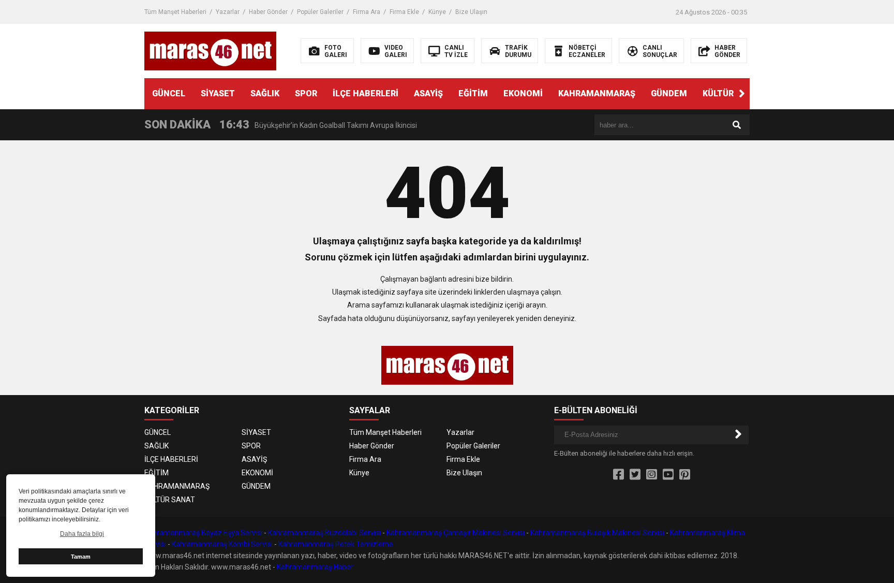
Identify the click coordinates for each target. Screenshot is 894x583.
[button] (742, 93)
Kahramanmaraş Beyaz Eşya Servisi (203, 533)
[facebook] (618, 475)
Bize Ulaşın (471, 12)
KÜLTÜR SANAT (733, 93)
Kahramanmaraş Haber (315, 567)
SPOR (306, 93)
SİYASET (218, 93)
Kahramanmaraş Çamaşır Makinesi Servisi (455, 533)
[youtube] (668, 475)
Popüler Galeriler (320, 12)
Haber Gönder (268, 12)
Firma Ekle (404, 12)
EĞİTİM (473, 93)
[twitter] (635, 475)
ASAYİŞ (428, 93)
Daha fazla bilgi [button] (82, 533)
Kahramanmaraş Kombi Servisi (222, 544)
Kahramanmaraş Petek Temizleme (335, 544)
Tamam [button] (81, 556)
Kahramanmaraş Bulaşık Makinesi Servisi (597, 533)
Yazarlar (228, 12)
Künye (437, 12)
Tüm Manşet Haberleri (175, 12)
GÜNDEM (669, 93)
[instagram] (651, 475)
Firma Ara (366, 12)
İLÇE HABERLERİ (365, 93)
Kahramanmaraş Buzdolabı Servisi (324, 533)
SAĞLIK (264, 93)
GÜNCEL (168, 93)
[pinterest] (684, 475)
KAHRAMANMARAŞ (596, 93)
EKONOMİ (523, 93)
